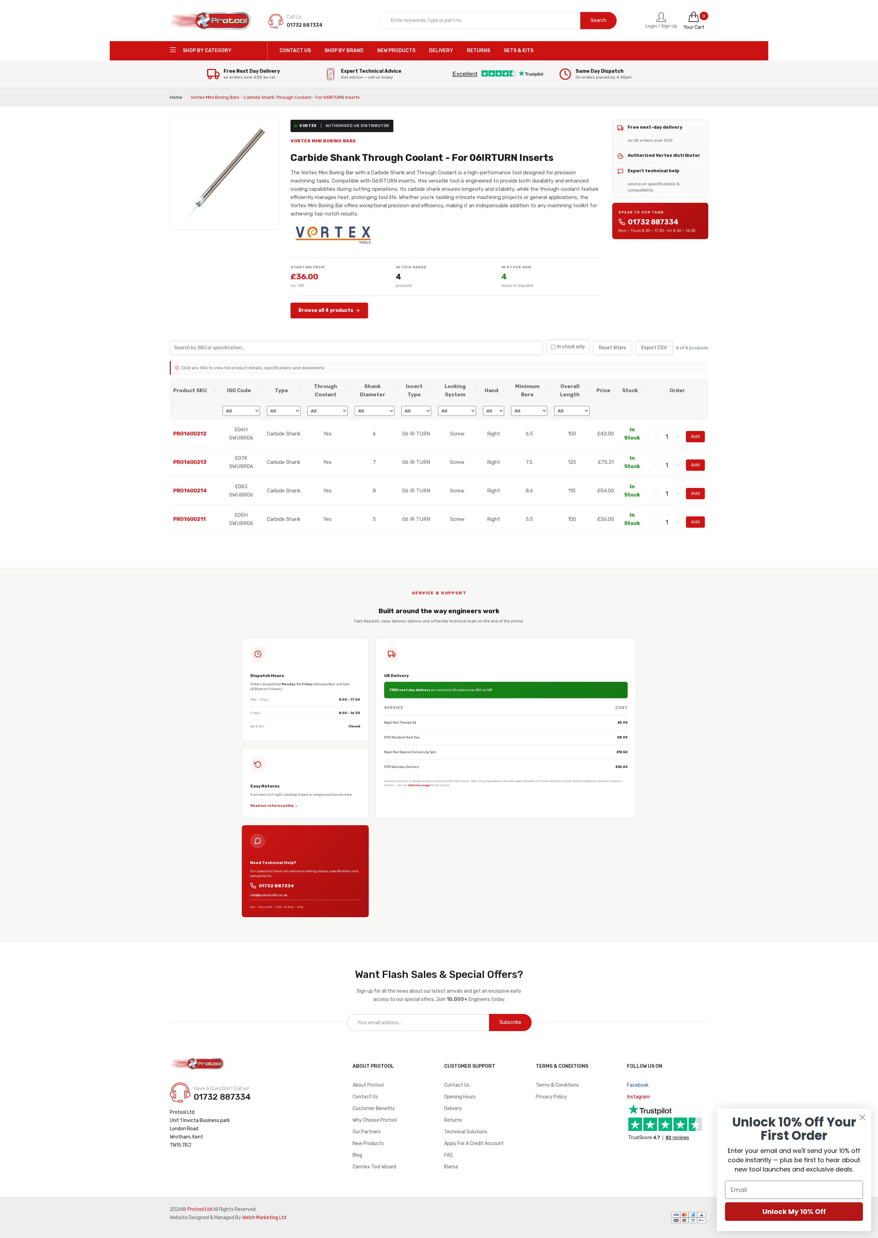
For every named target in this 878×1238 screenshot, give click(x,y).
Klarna (451, 1167)
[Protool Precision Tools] (211, 20)
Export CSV (654, 348)
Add (695, 436)
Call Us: (294, 17)
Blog (357, 1155)
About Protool (368, 1085)
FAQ (448, 1155)
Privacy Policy (551, 1097)
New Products (368, 1143)
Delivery (453, 1108)
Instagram (638, 1097)
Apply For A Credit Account (474, 1143)
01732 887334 (653, 222)
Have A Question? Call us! (221, 1088)
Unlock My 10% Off (794, 1211)
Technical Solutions (465, 1132)
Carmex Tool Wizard (374, 1167)
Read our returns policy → (274, 805)
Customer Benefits (374, 1108)
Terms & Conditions (557, 1085)
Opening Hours (460, 1097)
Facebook (638, 1085)
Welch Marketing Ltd (264, 1218)
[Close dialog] (862, 1117)
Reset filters (612, 348)
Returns (453, 1120)
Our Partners (367, 1132)
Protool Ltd (199, 1209)
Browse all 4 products (325, 310)
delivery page (419, 785)
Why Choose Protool (375, 1120)
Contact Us (365, 1097)
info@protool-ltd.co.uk (268, 895)
